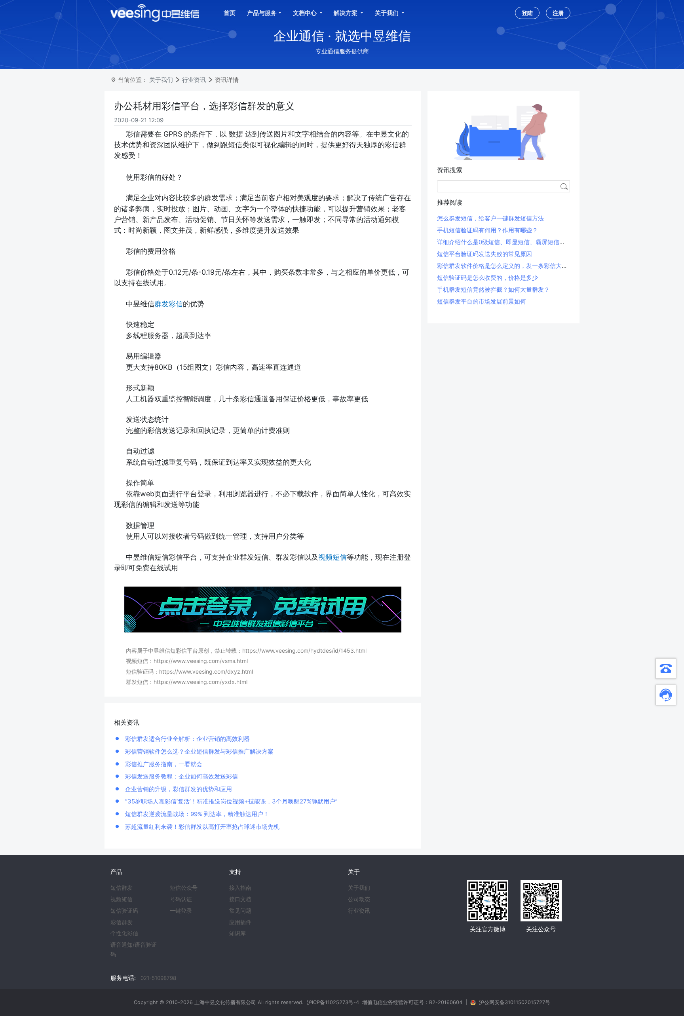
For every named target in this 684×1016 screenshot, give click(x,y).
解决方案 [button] (346, 13)
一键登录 (181, 911)
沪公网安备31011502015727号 (514, 1002)
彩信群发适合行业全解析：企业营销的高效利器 (187, 739)
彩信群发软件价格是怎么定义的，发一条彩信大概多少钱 (511, 266)
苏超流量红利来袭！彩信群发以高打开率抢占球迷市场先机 (201, 826)
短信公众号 (184, 888)
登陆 (527, 12)
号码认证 (181, 899)
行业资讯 (194, 80)
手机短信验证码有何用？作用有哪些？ (487, 230)
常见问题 (240, 911)
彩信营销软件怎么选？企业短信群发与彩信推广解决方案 (199, 751)
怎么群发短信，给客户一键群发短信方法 (490, 218)
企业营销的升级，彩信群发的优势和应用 (178, 789)
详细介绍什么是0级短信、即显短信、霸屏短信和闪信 (507, 242)
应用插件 (240, 922)
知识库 (237, 933)
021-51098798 (158, 978)
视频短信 (121, 899)
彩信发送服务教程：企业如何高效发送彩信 (181, 776)
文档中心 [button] (305, 13)
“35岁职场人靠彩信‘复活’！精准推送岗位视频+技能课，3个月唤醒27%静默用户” (231, 801)
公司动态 (359, 899)
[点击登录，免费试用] (262, 609)
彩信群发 (121, 922)
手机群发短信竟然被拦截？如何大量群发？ (493, 289)
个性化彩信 (124, 933)
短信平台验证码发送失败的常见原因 (484, 254)
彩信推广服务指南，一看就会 (163, 764)
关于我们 (161, 80)
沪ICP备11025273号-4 (333, 1002)
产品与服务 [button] (262, 13)
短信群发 (121, 888)
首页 (230, 13)
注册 (558, 12)
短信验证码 (124, 911)
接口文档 (240, 899)
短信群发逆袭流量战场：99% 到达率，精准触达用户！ (196, 814)
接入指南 (240, 888)
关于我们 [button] (387, 13)
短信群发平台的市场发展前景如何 (481, 301)
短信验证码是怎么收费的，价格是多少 (487, 277)
